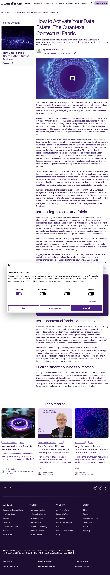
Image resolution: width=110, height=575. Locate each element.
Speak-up (86, 530)
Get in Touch (7, 535)
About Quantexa (62, 510)
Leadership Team (62, 514)
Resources (87, 514)
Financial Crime (35, 522)
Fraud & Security (35, 535)
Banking (6, 518)
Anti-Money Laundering (38, 526)
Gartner (97, 332)
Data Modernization (37, 510)
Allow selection (55, 308)
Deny (24, 308)
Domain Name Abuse (81, 566)
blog (8, 12)
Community (87, 522)
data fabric (91, 326)
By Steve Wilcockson (53, 49)
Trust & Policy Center (81, 561)
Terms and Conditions (10, 566)
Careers (59, 526)
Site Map (86, 526)
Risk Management (36, 518)
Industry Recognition (64, 522)
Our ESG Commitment (64, 530)
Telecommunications (10, 526)
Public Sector (8, 530)
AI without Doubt (9, 514)
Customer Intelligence (37, 514)
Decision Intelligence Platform (14, 510)
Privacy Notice (7, 561)
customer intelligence (47, 182)
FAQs (58, 535)
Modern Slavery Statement (47, 566)
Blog (85, 510)
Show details (92, 302)
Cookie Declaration (45, 561)
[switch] (43, 293)
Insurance (6, 522)
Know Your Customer (37, 530)
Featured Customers (91, 518)
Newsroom (60, 518)
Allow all (86, 308)
